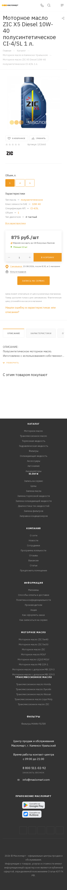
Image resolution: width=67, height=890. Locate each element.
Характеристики (41, 333)
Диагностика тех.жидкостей (33, 506)
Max (32, 830)
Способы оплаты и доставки (33, 594)
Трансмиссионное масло (33, 435)
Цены (33, 486)
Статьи (33, 565)
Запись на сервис (33, 481)
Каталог (33, 423)
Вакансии (33, 560)
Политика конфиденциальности (33, 599)
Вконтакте (23, 830)
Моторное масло (33, 430)
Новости (33, 540)
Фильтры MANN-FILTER (33, 723)
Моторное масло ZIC (33, 649)
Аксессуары (33, 461)
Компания (33, 528)
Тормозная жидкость (33, 440)
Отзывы (33, 555)
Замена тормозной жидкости (33, 496)
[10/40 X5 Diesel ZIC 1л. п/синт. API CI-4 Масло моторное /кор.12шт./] (33, 102)
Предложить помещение (33, 570)
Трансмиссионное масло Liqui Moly (33, 699)
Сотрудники (33, 545)
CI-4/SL (34, 208)
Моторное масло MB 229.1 (33, 664)
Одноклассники (59, 830)
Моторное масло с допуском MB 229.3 (33, 669)
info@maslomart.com (36, 779)
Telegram (41, 830)
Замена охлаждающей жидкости (34, 501)
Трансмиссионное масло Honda (33, 684)
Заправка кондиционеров (33, 516)
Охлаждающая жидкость (33, 456)
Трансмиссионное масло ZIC (33, 704)
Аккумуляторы (33, 471)
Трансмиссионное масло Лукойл (33, 689)
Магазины (33, 589)
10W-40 (36, 204)
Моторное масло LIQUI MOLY (33, 659)
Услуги (33, 473)
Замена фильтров (33, 511)
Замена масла (33, 491)
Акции (33, 609)
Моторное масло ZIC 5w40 (33, 639)
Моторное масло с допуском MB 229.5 (33, 674)
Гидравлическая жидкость (33, 446)
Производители (33, 604)
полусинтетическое (32, 199)
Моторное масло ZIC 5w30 (33, 644)
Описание (13, 333)
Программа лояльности (33, 550)
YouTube (50, 830)
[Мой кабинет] (55, 5)
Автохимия (33, 466)
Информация (33, 582)
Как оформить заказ (33, 614)
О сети (33, 535)
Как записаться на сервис (33, 619)
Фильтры (33, 451)
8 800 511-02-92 (34, 768)
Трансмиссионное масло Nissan (33, 694)
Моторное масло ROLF (33, 654)
